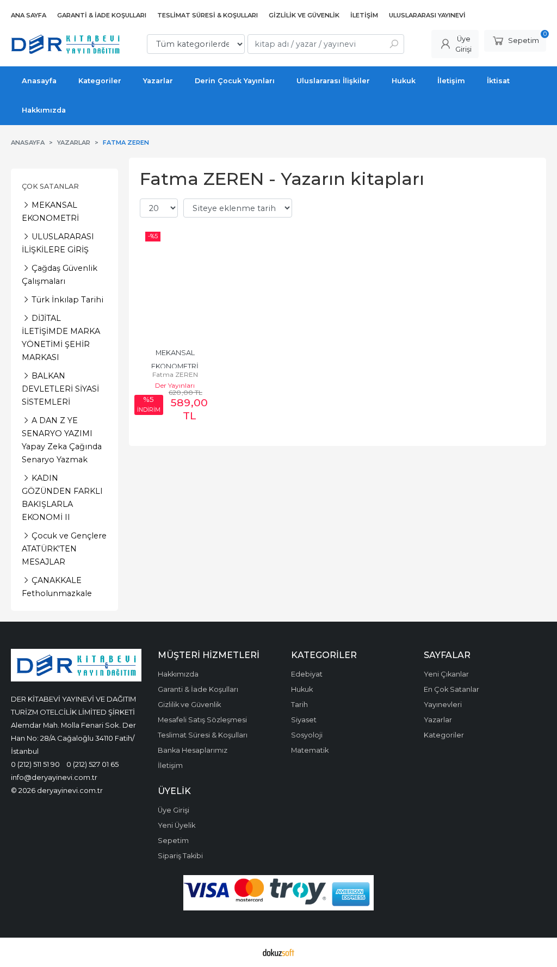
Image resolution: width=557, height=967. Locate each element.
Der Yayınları (175, 385)
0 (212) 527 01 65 (92, 764)
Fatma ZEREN (175, 374)
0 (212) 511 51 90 (35, 764)
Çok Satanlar (50, 186)
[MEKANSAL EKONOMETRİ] (175, 283)
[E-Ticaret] (278, 952)
